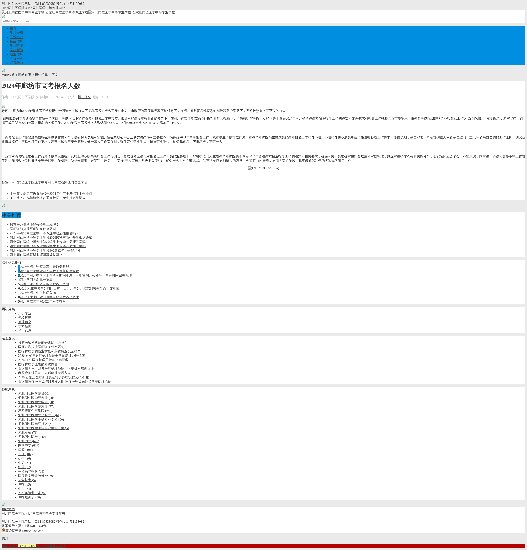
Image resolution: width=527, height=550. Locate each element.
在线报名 (16, 58)
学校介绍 (16, 32)
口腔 (25, 449)
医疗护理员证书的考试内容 (38, 364)
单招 (24, 484)
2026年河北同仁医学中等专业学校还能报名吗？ (44, 233)
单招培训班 (29, 497)
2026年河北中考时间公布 (38, 292)
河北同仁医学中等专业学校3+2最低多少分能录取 (45, 250)
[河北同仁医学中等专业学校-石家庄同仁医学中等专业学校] (88, 12)
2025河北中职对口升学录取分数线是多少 (49, 297)
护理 (25, 454)
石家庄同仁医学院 (74, 182)
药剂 (24, 458)
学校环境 (16, 45)
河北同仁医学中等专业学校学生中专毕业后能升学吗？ (49, 242)
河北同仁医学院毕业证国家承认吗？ (36, 255)
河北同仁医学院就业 (36, 406)
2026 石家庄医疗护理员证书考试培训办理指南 (51, 355)
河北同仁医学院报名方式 (39, 415)
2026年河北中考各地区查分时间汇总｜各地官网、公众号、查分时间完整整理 (76, 275)
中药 (24, 467)
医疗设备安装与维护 (36, 475)
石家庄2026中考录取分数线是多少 (44, 284)
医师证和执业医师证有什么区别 (33, 229)
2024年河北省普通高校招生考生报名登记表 (54, 198)
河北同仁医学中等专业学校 (41, 419)
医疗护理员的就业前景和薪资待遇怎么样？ (49, 351)
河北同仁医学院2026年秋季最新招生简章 (49, 271)
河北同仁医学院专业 (36, 398)
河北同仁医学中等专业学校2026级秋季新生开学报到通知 (51, 237)
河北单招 (27, 432)
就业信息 (16, 54)
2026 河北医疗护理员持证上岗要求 (43, 360)
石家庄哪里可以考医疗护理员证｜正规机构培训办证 (56, 368)
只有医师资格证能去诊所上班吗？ (34, 224)
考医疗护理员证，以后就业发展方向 (44, 373)
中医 (24, 462)
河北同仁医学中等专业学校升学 (44, 428)
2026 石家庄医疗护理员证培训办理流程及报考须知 (54, 377)
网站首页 (24, 74)
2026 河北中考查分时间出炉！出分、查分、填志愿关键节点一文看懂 (69, 288)
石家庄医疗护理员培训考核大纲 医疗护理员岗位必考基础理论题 (64, 381)
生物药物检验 (31, 471)
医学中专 (41, 182)
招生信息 (16, 41)
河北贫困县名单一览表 (36, 279)
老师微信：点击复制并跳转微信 (34, 546)
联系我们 (16, 63)
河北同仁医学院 (23, 182)
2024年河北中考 (32, 493)
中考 (24, 488)
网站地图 (8, 509)
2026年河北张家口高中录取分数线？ (46, 267)
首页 (13, 28)
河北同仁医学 (32, 437)
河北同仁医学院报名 (36, 424)
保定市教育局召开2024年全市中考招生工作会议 (57, 193)
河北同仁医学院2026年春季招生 (43, 301)
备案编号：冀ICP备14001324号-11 (26, 526)
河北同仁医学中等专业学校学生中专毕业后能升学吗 (48, 246)
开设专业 (16, 37)
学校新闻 (16, 50)
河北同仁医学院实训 (36, 402)
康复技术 (27, 480)
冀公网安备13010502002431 (25, 530)
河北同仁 (54, 182)
